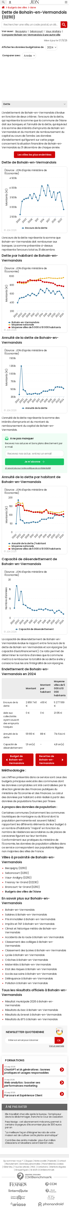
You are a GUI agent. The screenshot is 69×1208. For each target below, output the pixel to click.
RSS (33, 1167)
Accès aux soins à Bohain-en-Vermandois (31, 973)
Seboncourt (36, 31)
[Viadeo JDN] (50, 1198)
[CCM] (50, 1184)
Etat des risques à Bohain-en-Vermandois (31, 969)
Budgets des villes (17, 7)
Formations (14, 1060)
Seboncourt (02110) (17, 873)
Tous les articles (21, 1167)
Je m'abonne (32, 461)
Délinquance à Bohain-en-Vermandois (29, 978)
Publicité (52, 1161)
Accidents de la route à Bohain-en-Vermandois (34, 937)
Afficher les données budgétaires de (23, 47)
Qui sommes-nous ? (13, 1161)
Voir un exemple (56, 1046)
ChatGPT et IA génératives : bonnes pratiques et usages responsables (27, 1070)
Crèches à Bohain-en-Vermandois (26, 959)
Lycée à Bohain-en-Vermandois (25, 955)
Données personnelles (30, 1164)
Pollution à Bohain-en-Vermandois (26, 983)
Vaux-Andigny (53, 31)
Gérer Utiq (7, 1167)
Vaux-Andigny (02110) (18, 877)
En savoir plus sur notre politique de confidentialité (28, 468)
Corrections (42, 1167)
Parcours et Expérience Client (23, 1094)
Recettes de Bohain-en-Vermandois (47, 759)
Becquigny (21, 31)
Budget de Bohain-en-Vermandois (16, 759)
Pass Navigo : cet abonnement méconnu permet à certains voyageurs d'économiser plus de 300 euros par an (33, 1125)
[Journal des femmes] (18, 1184)
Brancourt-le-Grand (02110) (22, 887)
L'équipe (28, 1161)
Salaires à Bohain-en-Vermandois (26, 914)
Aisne (33, 7)
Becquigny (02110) (16, 868)
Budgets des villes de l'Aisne (23, 891)
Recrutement (12, 1164)
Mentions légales (58, 1167)
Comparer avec (11, 55)
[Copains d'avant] (18, 1198)
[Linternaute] (18, 1191)
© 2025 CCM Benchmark (42, 1170)
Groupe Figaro (22, 1170)
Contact (62, 1161)
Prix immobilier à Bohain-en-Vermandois (30, 919)
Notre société (40, 1161)
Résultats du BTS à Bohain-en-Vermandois (31, 1019)
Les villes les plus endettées (34, 154)
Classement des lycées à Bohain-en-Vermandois (35, 950)
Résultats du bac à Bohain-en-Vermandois (31, 1010)
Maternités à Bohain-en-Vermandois (28, 964)
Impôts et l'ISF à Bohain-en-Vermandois (30, 923)
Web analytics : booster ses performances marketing (22, 1083)
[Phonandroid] (50, 1204)
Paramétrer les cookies (52, 1164)
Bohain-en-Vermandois (19, 909)
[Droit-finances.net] (50, 1191)
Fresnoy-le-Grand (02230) (21, 882)
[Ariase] (18, 1204)
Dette (6, 104)
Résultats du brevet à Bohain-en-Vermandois (33, 1014)
